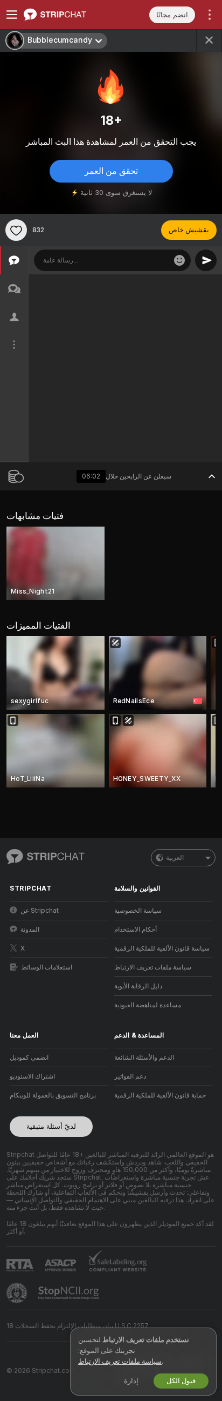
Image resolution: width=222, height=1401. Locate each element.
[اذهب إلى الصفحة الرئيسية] (67, 14)
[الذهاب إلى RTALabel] (21, 1265)
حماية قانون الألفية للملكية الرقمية (160, 1095)
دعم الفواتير (130, 1076)
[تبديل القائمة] (12, 14)
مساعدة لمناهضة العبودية (147, 1005)
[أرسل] (206, 260)
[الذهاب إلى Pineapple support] (17, 1293)
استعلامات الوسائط (46, 967)
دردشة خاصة (181, 285)
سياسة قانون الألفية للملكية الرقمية (162, 948)
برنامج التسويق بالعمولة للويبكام (53, 1095)
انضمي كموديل (29, 1057)
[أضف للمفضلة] (16, 230)
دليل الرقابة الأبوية (138, 986)
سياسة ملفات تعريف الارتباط (152, 967)
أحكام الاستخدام (135, 929)
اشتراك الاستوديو (32, 1076)
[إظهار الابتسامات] (179, 260)
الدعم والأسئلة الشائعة (144, 1057)
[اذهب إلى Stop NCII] (69, 1293)
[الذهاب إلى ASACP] (61, 1265)
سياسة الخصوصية (138, 910)
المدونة (29, 929)
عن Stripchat (39, 910)
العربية (175, 857)
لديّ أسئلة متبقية (51, 1126)
